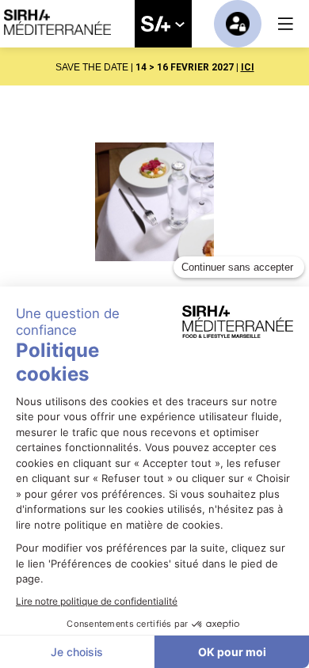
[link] (163, 23)
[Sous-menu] (179, 25)
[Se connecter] (237, 23)
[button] (285, 23)
